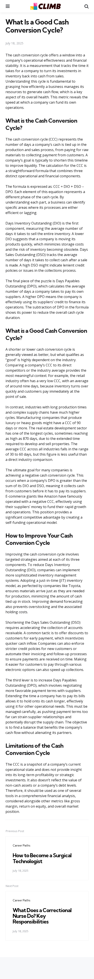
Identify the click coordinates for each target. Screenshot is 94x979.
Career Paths (21, 845)
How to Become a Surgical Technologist (42, 858)
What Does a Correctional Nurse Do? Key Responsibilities (42, 916)
